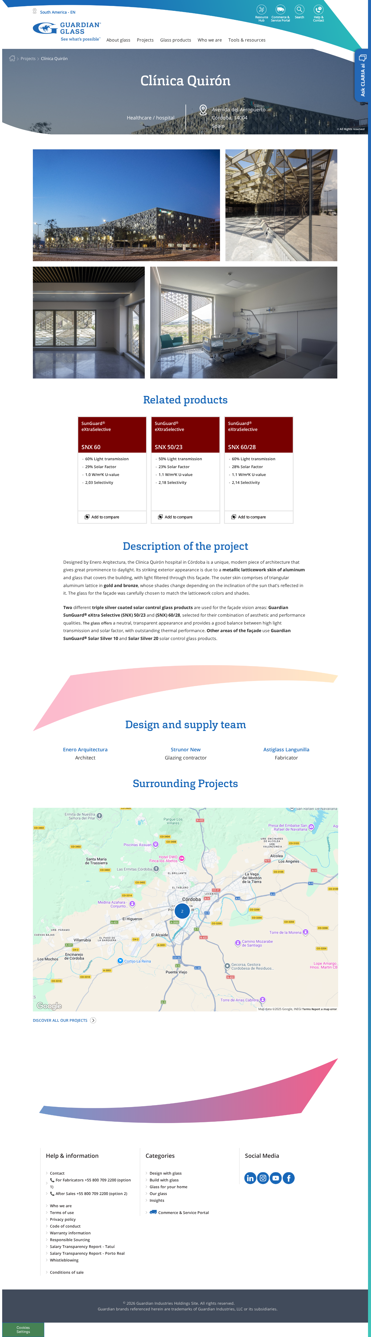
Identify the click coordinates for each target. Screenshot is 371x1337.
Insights (157, 1200)
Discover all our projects (60, 1020)
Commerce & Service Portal (183, 1212)
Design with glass (166, 1173)
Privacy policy (63, 1219)
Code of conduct (65, 1226)
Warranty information (70, 1232)
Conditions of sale (67, 1272)
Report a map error (324, 1009)
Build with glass (164, 1180)
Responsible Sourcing (70, 1239)
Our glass (158, 1193)
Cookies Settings (23, 1330)
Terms (306, 1009)
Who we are (61, 1205)
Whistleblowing (64, 1260)
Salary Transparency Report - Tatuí (82, 1246)
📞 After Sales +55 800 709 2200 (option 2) (88, 1193)
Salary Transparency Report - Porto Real (87, 1253)
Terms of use (62, 1212)
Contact (57, 1173)
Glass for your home (168, 1186)
